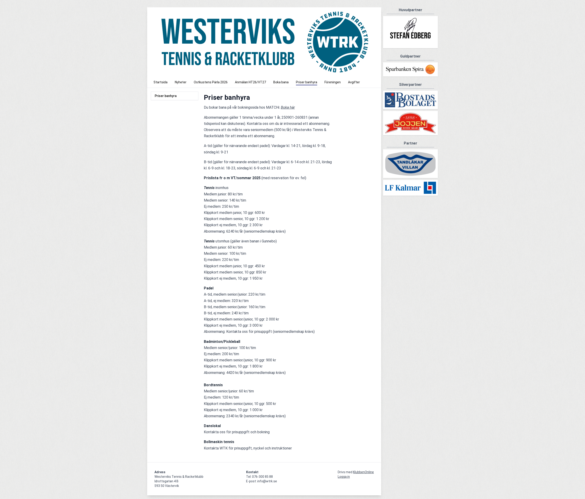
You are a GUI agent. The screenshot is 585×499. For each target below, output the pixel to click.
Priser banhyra (166, 96)
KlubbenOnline (363, 472)
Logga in (344, 476)
